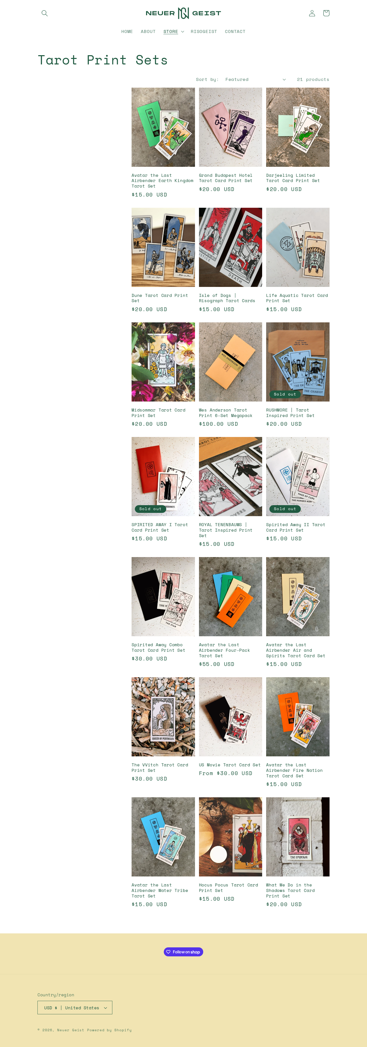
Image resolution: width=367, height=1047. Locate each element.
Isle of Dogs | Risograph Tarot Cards (227, 298)
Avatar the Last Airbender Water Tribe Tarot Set (160, 890)
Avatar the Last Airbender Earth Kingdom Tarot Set (162, 181)
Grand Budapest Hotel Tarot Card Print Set (226, 178)
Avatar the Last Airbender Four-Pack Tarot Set (224, 650)
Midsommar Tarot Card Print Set (158, 412)
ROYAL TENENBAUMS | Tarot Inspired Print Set (226, 530)
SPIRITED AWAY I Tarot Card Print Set (160, 527)
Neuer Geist (70, 1030)
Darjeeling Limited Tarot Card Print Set (293, 178)
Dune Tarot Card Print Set (160, 298)
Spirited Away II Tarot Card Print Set (295, 527)
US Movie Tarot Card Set (230, 765)
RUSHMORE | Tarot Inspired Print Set (290, 412)
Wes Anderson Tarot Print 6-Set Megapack (226, 412)
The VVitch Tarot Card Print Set (160, 767)
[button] (44, 13)
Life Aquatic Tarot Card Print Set (297, 298)
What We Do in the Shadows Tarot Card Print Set (290, 890)
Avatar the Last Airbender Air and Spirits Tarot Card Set (295, 650)
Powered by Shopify (109, 1030)
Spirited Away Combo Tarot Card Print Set (158, 647)
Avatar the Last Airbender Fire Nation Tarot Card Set (294, 770)
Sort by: (207, 79)
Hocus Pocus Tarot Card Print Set (228, 887)
